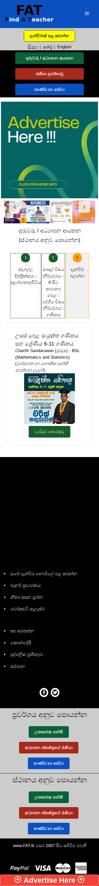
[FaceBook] (43, 692)
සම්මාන (17, 666)
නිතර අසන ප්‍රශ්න (26, 597)
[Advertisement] (49, 512)
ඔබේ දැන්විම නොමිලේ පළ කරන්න (43, 573)
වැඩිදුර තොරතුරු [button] (49, 431)
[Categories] (87, 14)
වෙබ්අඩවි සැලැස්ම (27, 609)
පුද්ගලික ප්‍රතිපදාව (26, 654)
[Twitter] (55, 692)
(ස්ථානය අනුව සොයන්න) (49, 235)
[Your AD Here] (49, 149)
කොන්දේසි (20, 642)
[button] (49, 36)
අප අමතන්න (22, 631)
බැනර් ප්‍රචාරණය (25, 585)
